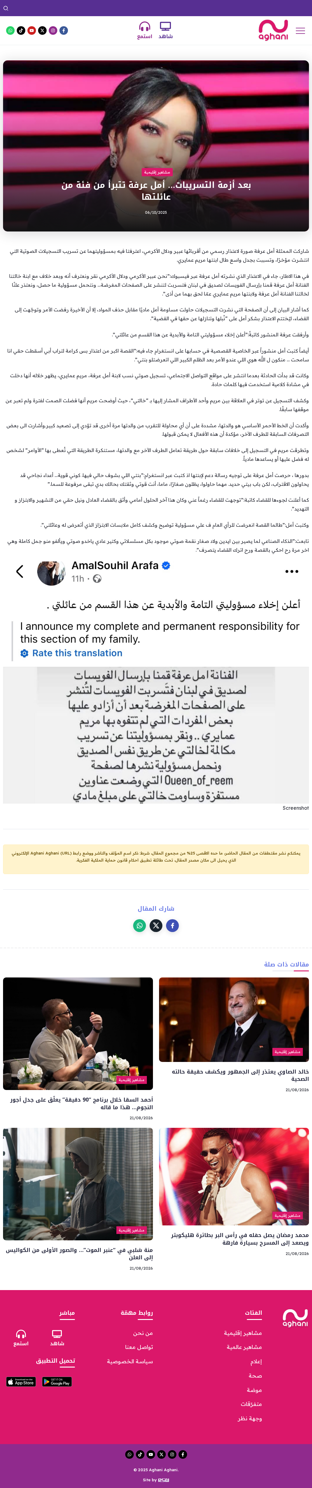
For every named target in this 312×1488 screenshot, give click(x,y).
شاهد (165, 36)
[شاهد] (165, 26)
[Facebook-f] (63, 30)
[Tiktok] (21, 30)
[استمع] (144, 26)
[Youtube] (31, 30)
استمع (144, 36)
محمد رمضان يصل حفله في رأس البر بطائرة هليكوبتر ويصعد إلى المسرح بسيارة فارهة (240, 1239)
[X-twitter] (42, 30)
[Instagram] (53, 30)
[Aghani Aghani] (273, 30)
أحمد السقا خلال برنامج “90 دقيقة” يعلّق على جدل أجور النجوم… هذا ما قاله (108, 7)
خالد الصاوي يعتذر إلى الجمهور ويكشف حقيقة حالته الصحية (242, 7)
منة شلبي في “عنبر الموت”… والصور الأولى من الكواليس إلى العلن (79, 1254)
